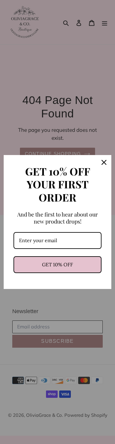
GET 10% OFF (57, 264)
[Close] (104, 162)
